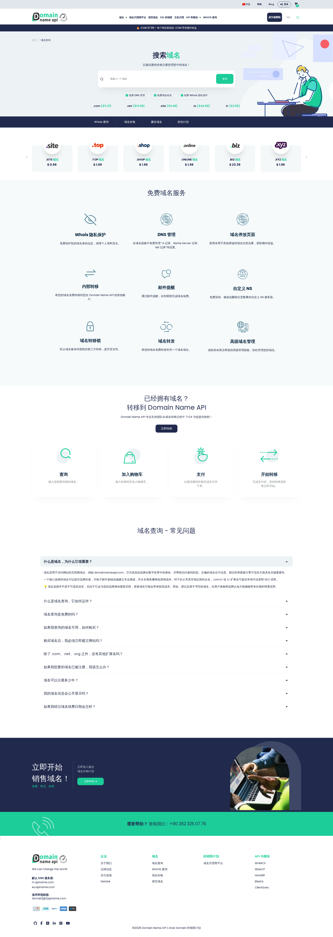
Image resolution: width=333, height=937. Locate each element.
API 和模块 (192, 17)
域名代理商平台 (137, 17)
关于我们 (106, 863)
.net (136, 106)
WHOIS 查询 (210, 17)
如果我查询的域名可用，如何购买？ (71, 627)
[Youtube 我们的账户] (68, 923)
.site (169, 106)
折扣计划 (183, 122)
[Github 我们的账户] (35, 923)
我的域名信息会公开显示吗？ (66, 693)
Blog (271, 4)
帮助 (259, 4)
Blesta (259, 881)
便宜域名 (153, 17)
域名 (122, 17)
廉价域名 (156, 122)
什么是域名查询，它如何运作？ (68, 601)
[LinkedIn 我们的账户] (54, 923)
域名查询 (157, 863)
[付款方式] (63, 909)
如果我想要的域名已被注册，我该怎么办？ (77, 667)
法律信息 (106, 869)
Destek (105, 881)
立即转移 (166, 428)
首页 (34, 40)
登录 (286, 4)
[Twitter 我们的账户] (47, 923)
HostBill (260, 875)
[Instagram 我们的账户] (60, 923)
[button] (306, 157)
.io (201, 106)
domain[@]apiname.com (49, 898)
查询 (224, 79)
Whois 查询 (101, 122)
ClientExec (262, 887)
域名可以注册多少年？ (61, 680)
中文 (247, 4)
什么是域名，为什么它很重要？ (68, 561)
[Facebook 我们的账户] (41, 923)
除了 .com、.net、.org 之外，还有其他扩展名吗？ (83, 653)
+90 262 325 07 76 (188, 824)
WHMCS (260, 863)
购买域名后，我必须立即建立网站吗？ (73, 640)
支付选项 (106, 875)
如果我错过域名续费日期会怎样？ (70, 706)
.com (102, 106)
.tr (232, 106)
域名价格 (129, 122)
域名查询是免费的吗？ (61, 614)
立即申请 (89, 781)
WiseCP (260, 869)
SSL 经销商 (166, 17)
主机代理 (179, 17)
